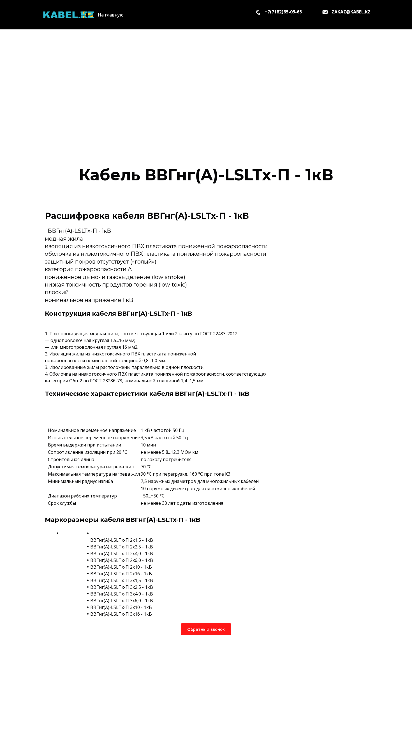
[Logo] (68, 14)
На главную (111, 15)
